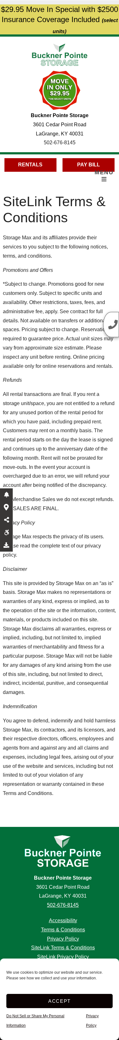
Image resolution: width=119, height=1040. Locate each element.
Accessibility (63, 920)
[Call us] (111, 324)
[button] (6, 494)
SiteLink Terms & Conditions (63, 947)
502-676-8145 (60, 142)
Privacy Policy (63, 938)
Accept (59, 1001)
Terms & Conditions (63, 929)
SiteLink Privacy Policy (63, 956)
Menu (104, 172)
